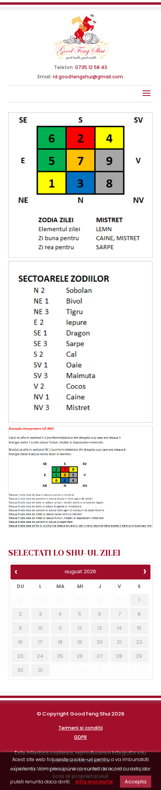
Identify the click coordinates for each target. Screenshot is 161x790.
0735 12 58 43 (91, 67)
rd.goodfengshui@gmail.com (88, 76)
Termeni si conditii (80, 727)
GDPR (80, 737)
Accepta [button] (136, 781)
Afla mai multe (94, 781)
